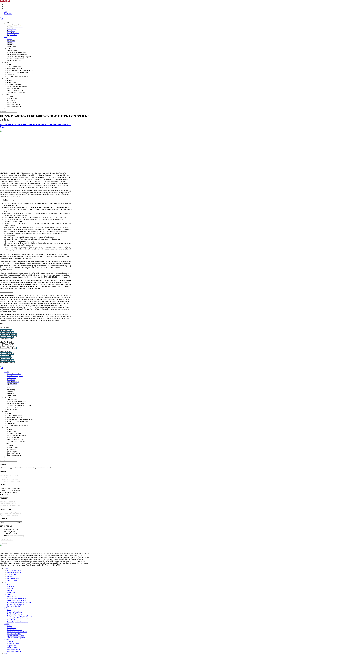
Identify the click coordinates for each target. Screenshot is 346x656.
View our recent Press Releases (10, 513)
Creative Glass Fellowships (9, 479)
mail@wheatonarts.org (16, 536)
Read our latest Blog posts (9, 515)
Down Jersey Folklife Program (10, 481)
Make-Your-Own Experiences (10, 506)
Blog (5, 12)
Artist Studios (4, 477)
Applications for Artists (7, 502)
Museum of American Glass (9, 475)
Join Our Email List (7, 540)
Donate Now (8, 14)
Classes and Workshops (8, 504)
